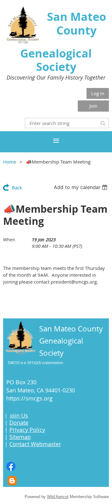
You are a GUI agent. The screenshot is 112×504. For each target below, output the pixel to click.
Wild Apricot (57, 496)
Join (93, 106)
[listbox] (81, 187)
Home (9, 162)
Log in (97, 93)
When (9, 240)
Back (17, 187)
